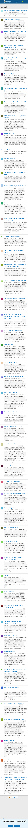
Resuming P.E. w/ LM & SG (12, 19)
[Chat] (23, 1)
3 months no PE (9, 591)
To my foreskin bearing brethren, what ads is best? (14, 413)
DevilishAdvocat (7, 92)
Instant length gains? (10, 362)
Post (5, 203)
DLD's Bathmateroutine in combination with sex (12, 688)
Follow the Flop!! (9, 74)
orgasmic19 (6, 151)
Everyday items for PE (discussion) (14, 703)
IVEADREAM (7, 742)
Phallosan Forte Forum (9, 215)
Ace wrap (7, 149)
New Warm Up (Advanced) (12, 236)
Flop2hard (6, 75)
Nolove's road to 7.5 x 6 (11, 444)
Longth (5, 415)
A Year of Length (9, 344)
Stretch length (8, 465)
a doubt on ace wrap (10, 541)
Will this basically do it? (11, 527)
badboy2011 (7, 49)
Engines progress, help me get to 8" (15, 719)
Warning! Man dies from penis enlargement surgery (13, 46)
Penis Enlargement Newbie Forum (15, 199)
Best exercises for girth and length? (15, 102)
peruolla (6, 188)
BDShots (6, 495)
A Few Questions (9, 740)
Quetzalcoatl (7, 61)
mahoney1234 (7, 282)
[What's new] (20, 1)
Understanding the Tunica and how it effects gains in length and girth (15, 778)
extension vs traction (10, 760)
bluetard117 (7, 346)
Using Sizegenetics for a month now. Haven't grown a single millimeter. (15, 186)
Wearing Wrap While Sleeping (13, 426)
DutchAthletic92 (7, 33)
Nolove (5, 446)
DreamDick (6, 762)
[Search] (26, 1)
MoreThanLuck (7, 320)
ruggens (6, 637)
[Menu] (2, 1)
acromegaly (6, 653)
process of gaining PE (10, 635)
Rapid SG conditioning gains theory (15, 281)
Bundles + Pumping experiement (14, 376)
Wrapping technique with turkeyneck (15, 11)
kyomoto (6, 238)
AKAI (5, 561)
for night (6, 575)
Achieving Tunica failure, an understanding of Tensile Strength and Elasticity (14, 316)
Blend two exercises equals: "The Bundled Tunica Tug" (14, 622)
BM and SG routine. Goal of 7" (13, 330)
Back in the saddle (9, 133)
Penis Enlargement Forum (19, 15)
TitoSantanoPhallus (8, 12)
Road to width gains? (10, 392)
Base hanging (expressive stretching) (15, 31)
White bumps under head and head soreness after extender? (15, 265)
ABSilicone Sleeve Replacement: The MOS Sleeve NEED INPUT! (15, 670)
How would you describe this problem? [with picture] (13, 558)
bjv (4, 135)
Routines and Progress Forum (14, 341)
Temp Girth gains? (9, 508)
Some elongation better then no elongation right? (14, 606)
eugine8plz (6, 176)
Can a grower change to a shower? (14, 298)
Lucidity (6, 428)
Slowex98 (6, 483)
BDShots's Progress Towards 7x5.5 (14, 493)
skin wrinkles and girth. (11, 158)
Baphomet (6, 691)
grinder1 (6, 21)
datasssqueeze (7, 222)
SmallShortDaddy (8, 104)
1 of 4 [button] (9, 797)
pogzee (5, 543)
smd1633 (6, 467)
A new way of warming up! (12, 481)
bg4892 (5, 332)
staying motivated (9, 651)
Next (14, 797)
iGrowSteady (7, 204)
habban (6, 160)
